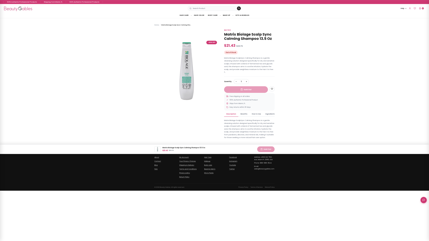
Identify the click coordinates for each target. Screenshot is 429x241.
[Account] (410, 8)
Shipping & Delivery (186, 165)
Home (156, 25)
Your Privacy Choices (187, 161)
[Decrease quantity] (236, 81)
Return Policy (184, 177)
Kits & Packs (208, 173)
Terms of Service (256, 187)
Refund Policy (270, 187)
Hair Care (184, 15)
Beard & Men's (209, 169)
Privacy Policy (243, 187)
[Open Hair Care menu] (191, 15)
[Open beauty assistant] (424, 200)
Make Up (226, 15)
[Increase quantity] (246, 81)
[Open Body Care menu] (220, 15)
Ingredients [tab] (270, 114)
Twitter (232, 169)
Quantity (227, 81)
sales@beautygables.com (264, 169)
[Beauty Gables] (18, 8)
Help (402, 8)
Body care (208, 165)
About (156, 157)
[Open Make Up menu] (233, 15)
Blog (156, 165)
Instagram (233, 161)
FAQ (156, 169)
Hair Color (199, 15)
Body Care (213, 15)
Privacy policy (184, 173)
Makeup (207, 161)
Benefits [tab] (244, 114)
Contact (157, 161)
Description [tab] (231, 114)
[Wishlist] (415, 8)
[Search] (239, 8)
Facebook (233, 157)
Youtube (232, 165)
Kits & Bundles (242, 15)
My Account (184, 157)
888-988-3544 (266, 163)
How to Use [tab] (256, 114)
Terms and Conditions (188, 169)
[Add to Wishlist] (272, 89)
